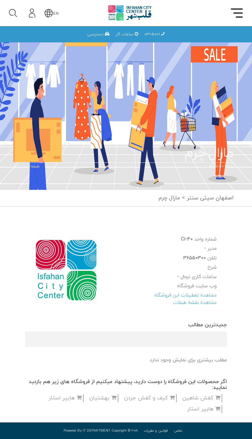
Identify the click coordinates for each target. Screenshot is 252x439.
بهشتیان (100, 398)
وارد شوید (49, 48)
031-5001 (152, 34)
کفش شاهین (198, 398)
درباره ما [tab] (121, 41)
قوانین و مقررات (156, 430)
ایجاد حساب (49, 93)
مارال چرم (169, 198)
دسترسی (96, 34)
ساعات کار (125, 34)
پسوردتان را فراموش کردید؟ (66, 65)
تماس (178, 430)
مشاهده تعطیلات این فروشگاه (185, 295)
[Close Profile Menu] (12, 32)
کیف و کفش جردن (147, 398)
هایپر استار (63, 398)
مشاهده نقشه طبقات (195, 302)
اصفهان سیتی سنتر (209, 198)
